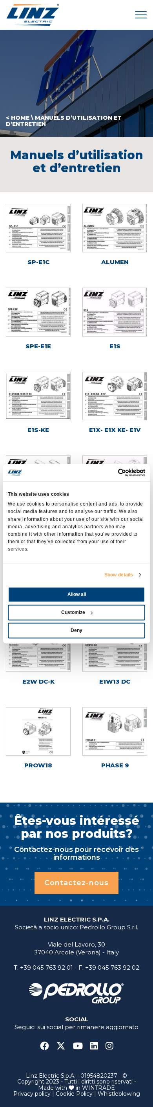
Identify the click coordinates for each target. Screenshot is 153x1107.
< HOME (17, 117)
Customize (73, 612)
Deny (76, 630)
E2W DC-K (38, 681)
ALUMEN (115, 262)
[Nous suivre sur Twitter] (63, 1046)
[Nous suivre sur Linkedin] (97, 1046)
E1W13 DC (114, 681)
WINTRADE (98, 1087)
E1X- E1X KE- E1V (114, 430)
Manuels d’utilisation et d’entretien (64, 120)
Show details (118, 575)
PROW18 (38, 765)
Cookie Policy (74, 1093)
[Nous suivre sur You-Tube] (81, 1046)
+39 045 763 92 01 (46, 967)
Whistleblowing (119, 1093)
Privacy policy (32, 1093)
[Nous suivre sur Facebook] (47, 1046)
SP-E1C (38, 262)
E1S (114, 346)
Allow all (76, 594)
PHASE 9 (115, 765)
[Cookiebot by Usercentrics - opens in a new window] (110, 472)
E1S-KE (38, 430)
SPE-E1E (38, 346)
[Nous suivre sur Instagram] (109, 1046)
